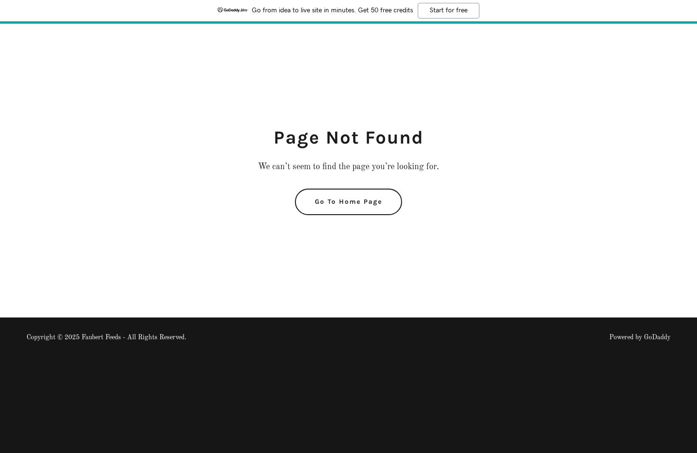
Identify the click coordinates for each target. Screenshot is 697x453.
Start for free (449, 10)
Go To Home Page (348, 202)
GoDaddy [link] (657, 337)
